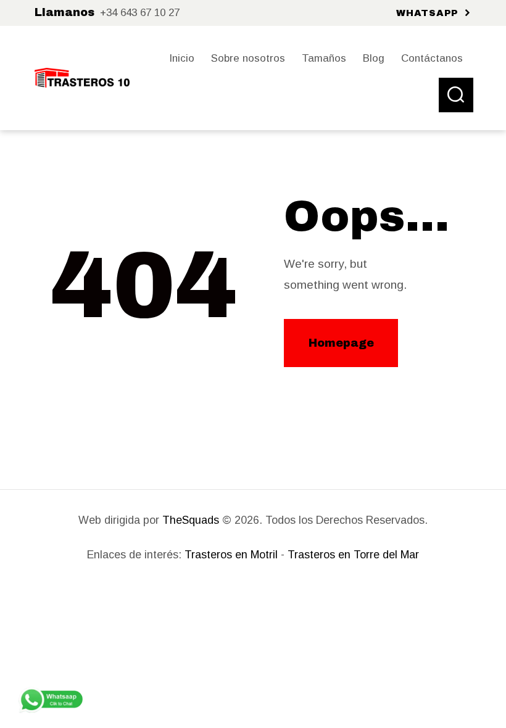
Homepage (341, 343)
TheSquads (190, 520)
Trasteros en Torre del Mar (353, 554)
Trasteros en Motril (231, 554)
